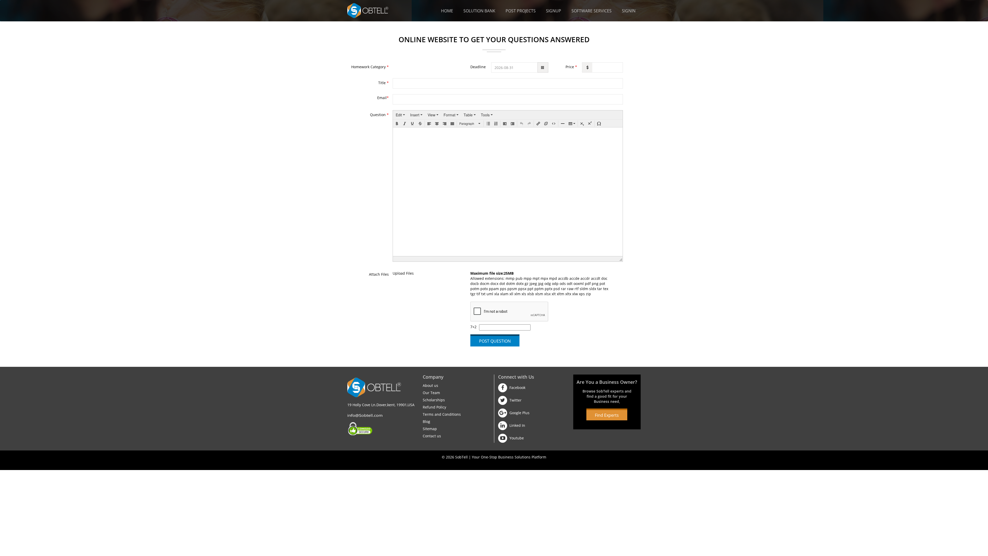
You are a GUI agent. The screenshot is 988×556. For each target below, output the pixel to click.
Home (447, 11)
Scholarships (434, 399)
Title (383, 82)
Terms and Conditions (442, 414)
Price (571, 66)
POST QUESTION (495, 341)
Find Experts (607, 415)
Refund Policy (434, 407)
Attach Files (379, 274)
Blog (426, 421)
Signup (553, 11)
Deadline (478, 66)
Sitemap (430, 428)
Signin (629, 11)
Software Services (591, 11)
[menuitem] (400, 115)
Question (379, 114)
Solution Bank (479, 11)
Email (383, 97)
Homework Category (370, 66)
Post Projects (521, 11)
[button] (397, 123)
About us (430, 385)
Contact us (432, 435)
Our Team (431, 392)
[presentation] (400, 114)
